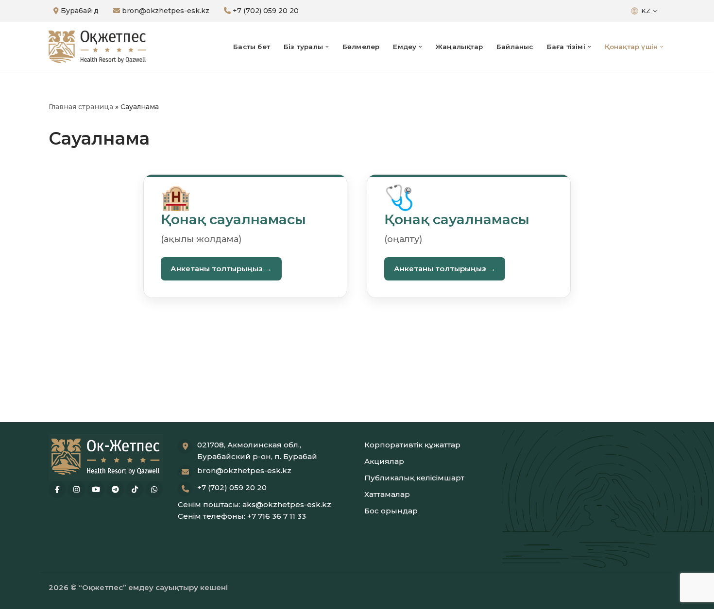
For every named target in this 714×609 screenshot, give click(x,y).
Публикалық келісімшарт (414, 477)
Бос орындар (391, 510)
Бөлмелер (361, 46)
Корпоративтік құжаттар (412, 444)
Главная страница (81, 106)
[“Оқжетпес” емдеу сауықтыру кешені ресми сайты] (97, 47)
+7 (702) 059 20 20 (265, 10)
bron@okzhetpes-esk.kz (164, 10)
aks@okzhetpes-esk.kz (286, 504)
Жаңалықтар (459, 46)
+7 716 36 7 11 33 (276, 516)
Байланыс (514, 46)
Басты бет (251, 46)
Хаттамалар (387, 494)
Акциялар (384, 461)
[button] (327, 47)
